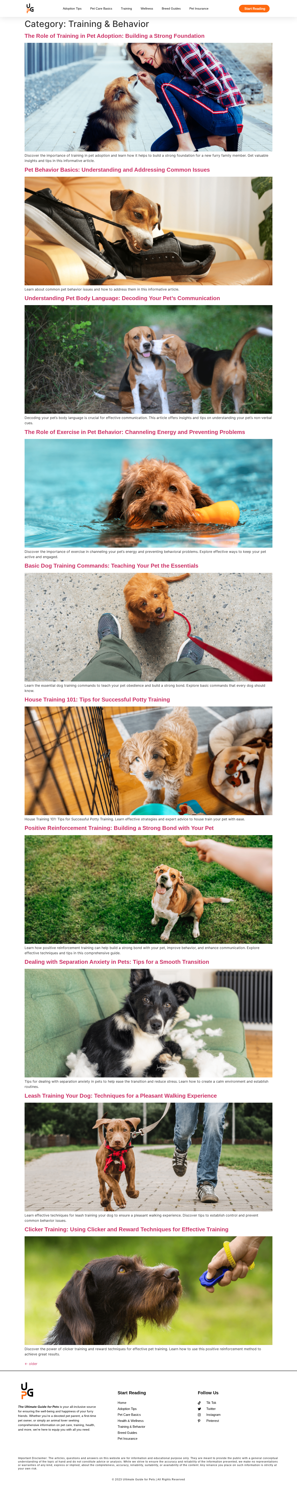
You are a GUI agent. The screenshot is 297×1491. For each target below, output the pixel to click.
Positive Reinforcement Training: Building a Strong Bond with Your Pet (119, 828)
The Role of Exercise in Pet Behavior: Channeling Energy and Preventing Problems (135, 432)
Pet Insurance (199, 8)
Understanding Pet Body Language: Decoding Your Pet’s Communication (122, 298)
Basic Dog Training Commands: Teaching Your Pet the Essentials (111, 565)
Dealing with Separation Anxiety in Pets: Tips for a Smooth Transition (117, 962)
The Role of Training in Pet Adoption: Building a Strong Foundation (115, 36)
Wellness (147, 8)
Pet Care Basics (101, 8)
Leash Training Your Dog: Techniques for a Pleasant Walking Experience (121, 1095)
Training (126, 8)
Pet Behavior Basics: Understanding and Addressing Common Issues (117, 169)
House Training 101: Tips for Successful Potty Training (97, 699)
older (31, 1363)
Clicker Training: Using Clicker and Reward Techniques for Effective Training (127, 1229)
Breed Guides (171, 8)
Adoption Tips (72, 8)
